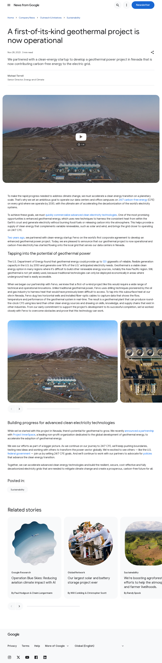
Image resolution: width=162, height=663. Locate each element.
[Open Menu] (9, 5)
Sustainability (73, 17)
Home (11, 17)
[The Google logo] (13, 635)
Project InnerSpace (24, 434)
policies (147, 453)
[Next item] (19, 409)
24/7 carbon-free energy (133, 199)
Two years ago (16, 237)
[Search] (118, 5)
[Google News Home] (26, 5)
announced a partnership (139, 431)
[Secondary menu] (126, 5)
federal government (19, 453)
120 (105, 261)
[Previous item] (11, 409)
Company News (27, 17)
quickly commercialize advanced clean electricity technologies (81, 215)
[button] (143, 5)
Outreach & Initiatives (51, 17)
